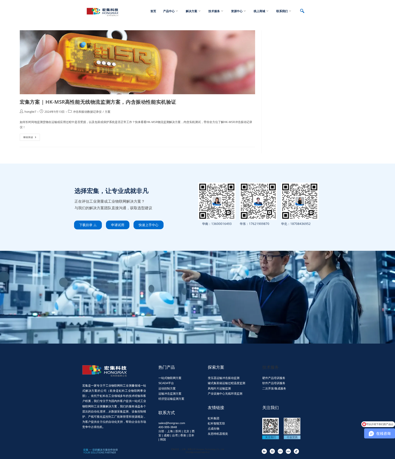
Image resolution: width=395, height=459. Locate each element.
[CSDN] (280, 451)
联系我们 (282, 11)
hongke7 (30, 112)
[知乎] (272, 451)
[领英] (264, 451)
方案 (107, 112)
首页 (153, 11)
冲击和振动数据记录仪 (87, 112)
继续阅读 (31, 136)
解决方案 (191, 11)
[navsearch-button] (304, 11)
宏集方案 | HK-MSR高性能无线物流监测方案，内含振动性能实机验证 (98, 101)
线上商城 (259, 11)
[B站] (288, 451)
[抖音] (296, 451)
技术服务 (214, 11)
